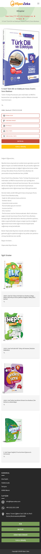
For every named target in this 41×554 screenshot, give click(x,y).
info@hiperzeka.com (13, 501)
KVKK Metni (5, 490)
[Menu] (38, 3)
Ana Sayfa (4, 479)
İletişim (4, 486)
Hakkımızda (5, 483)
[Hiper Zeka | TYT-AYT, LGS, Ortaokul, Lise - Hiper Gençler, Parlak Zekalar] (20, 3)
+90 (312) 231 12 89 (12, 507)
